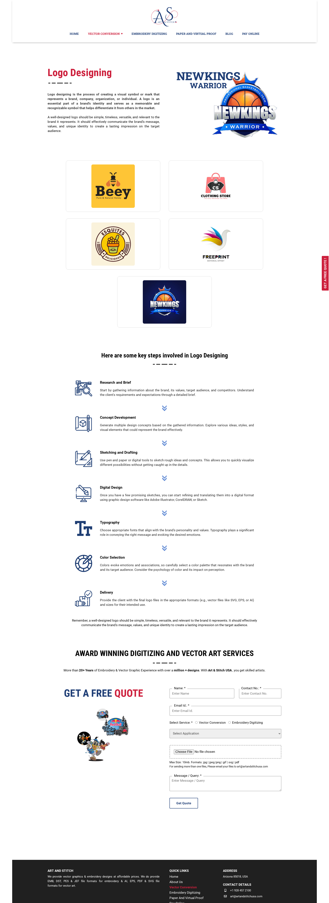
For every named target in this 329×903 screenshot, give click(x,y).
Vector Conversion (212, 722)
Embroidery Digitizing (247, 722)
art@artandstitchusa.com (246, 896)
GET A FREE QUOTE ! (325, 273)
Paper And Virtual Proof (186, 898)
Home (173, 876)
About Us (176, 882)
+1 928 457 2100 (240, 890)
